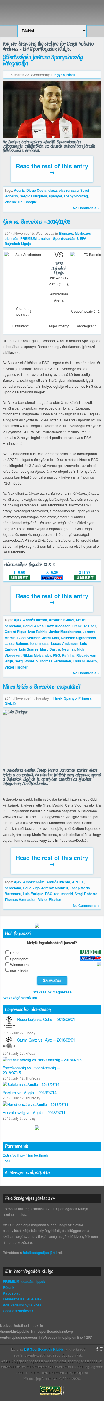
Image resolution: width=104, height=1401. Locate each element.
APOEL (81, 619)
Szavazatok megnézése (52, 992)
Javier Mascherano (65, 631)
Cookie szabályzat (18, 1310)
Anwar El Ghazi (61, 619)
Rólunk (8, 1287)
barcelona (13, 625)
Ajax (17, 619)
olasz (52, 190)
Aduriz (19, 190)
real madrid (63, 893)
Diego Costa (36, 190)
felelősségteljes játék (40, 1252)
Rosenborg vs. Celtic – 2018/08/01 (46, 1019)
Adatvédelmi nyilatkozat (22, 1305)
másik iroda (19, 970)
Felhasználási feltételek (22, 1299)
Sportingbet (19, 958)
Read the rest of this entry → (52, 169)
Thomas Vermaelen (55, 661)
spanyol (55, 196)
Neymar (68, 649)
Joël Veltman (29, 637)
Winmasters (19, 964)
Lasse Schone (16, 643)
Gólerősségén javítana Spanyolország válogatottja (43, 60)
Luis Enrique (33, 893)
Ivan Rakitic (37, 631)
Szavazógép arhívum (20, 997)
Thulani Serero (85, 661)
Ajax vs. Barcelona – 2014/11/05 (36, 221)
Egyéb (59, 74)
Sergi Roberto (26, 661)
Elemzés (66, 233)
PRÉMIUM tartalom (35, 238)
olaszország (69, 190)
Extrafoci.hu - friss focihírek (25, 1155)
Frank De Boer (84, 625)
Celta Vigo (31, 887)
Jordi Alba (50, 637)
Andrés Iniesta (35, 619)
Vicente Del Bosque (21, 201)
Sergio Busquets (33, 196)
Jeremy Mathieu (54, 887)
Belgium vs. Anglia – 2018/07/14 (29, 1092)
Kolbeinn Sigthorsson (78, 637)
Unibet (15, 952)
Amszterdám (33, 881)
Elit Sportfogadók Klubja (52, 9)
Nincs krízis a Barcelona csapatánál (41, 686)
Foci (6, 1160)
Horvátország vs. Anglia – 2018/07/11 (34, 1112)
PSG (56, 655)
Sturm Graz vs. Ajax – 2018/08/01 (46, 1040)
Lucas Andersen (64, 643)
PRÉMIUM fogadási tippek (24, 1281)
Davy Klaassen (57, 625)
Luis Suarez (28, 649)
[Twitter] (101, 1349)
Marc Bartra (50, 649)
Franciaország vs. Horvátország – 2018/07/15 (31, 1070)
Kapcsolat (11, 1293)
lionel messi (39, 643)
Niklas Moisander (37, 655)
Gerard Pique (15, 631)
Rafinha (68, 655)
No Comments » (86, 207)
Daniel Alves (33, 625)
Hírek (70, 74)
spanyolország (76, 196)
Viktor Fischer (16, 667)
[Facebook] (97, 1349)
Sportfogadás (64, 238)
